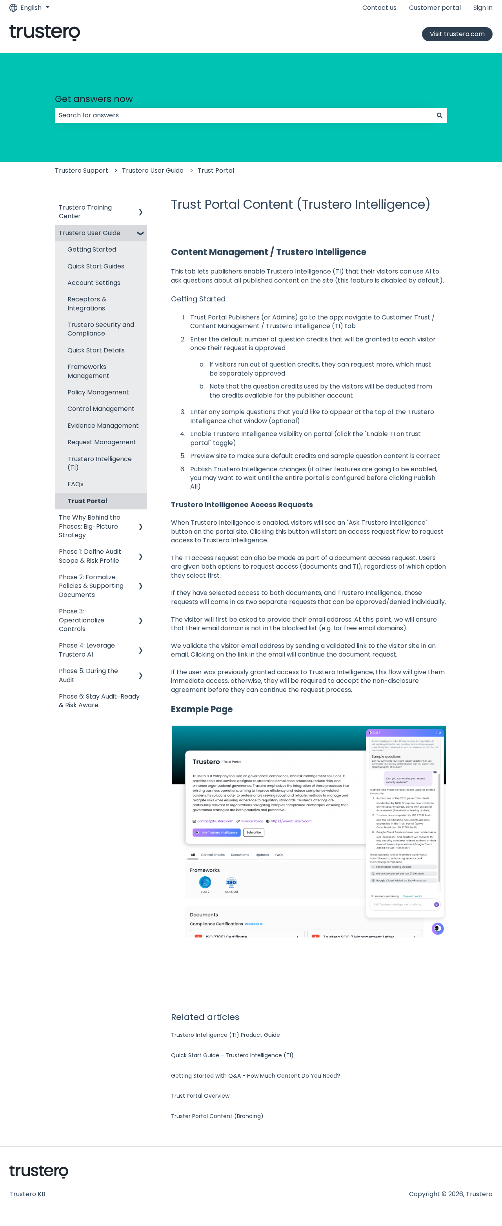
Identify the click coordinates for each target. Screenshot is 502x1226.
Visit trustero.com (457, 33)
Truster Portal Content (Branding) (217, 1116)
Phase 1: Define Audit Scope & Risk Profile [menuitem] (90, 556)
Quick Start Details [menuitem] (96, 350)
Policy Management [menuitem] (98, 392)
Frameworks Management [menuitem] (88, 371)
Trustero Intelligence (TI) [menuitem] (99, 463)
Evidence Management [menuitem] (103, 425)
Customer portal (435, 8)
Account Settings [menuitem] (93, 282)
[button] (141, 208)
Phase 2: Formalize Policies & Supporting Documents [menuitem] (91, 586)
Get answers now (94, 99)
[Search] (439, 115)
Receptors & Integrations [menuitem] (86, 303)
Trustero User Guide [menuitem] (89, 232)
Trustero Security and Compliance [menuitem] (100, 329)
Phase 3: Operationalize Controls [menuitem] (81, 620)
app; (336, 317)
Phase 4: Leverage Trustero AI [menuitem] (87, 650)
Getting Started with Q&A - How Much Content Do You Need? (255, 1076)
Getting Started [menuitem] (91, 249)
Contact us (379, 8)
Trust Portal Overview (200, 1096)
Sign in (483, 8)
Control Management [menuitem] (101, 408)
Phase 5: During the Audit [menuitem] (88, 675)
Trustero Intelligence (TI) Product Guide (225, 1035)
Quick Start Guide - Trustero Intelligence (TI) (232, 1055)
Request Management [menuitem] (101, 442)
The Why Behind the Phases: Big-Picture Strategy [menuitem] (89, 526)
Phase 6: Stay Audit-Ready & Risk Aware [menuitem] (99, 701)
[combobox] (243, 115)
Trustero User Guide (153, 170)
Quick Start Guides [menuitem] (95, 266)
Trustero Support (81, 170)
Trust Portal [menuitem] (87, 500)
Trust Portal (216, 170)
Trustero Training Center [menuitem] (85, 212)
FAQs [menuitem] (75, 484)
